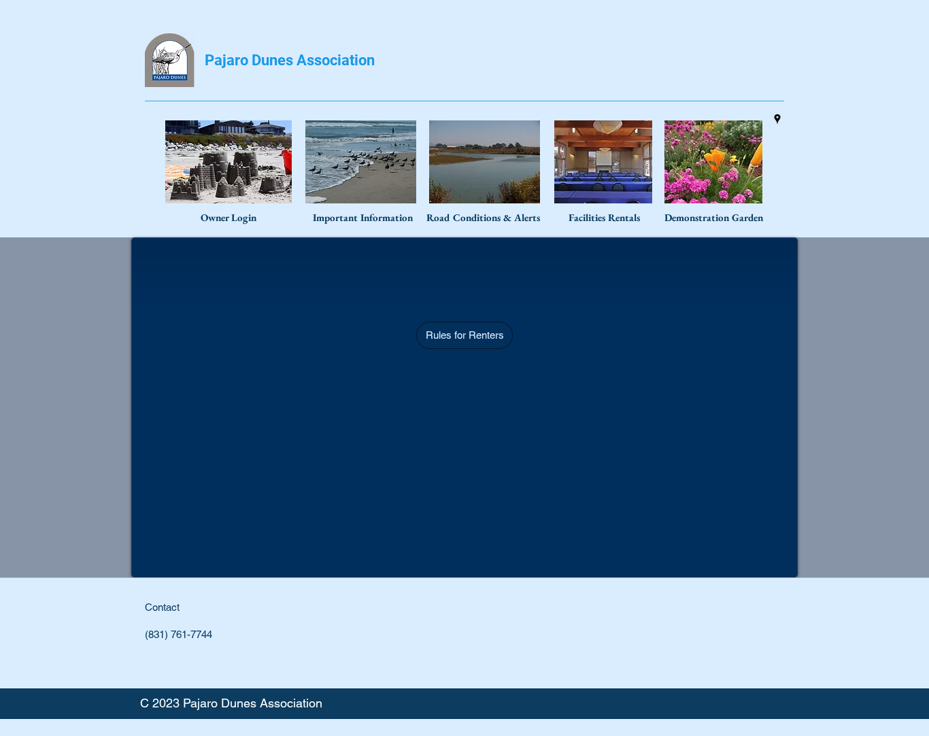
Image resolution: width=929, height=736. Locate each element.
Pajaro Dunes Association (290, 60)
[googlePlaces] (777, 119)
